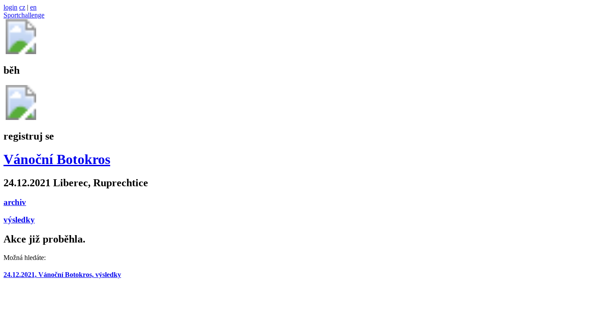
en (33, 7)
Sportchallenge (23, 15)
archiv (14, 202)
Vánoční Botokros (56, 159)
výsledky (19, 219)
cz (22, 7)
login (10, 7)
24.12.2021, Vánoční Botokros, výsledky (62, 274)
